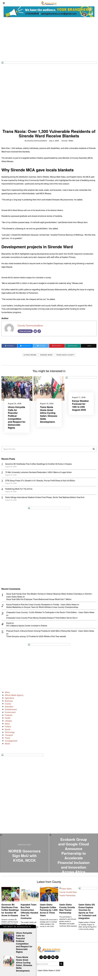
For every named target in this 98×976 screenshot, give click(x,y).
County (64, 140)
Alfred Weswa (30, 355)
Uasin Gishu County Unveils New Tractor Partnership (67, 908)
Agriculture (9, 698)
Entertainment (11, 709)
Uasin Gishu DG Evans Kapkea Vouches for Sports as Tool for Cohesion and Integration (87, 911)
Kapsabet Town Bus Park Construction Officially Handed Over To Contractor (29, 911)
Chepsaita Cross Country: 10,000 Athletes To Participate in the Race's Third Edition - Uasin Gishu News (50, 612)
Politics (8, 726)
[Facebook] (41, 957)
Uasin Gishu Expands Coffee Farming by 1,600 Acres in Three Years (48, 910)
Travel (7, 738)
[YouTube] (53, 957)
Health (7, 718)
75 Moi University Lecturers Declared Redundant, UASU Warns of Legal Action (38, 472)
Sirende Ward (46, 355)
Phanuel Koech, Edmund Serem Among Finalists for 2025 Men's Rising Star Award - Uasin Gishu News (50, 630)
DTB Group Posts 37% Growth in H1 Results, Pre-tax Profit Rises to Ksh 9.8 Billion (40, 480)
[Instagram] (49, 957)
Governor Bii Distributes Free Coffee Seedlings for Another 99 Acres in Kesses (38, 464)
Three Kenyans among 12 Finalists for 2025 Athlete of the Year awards (36, 636)
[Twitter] (45, 957)
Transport (9, 735)
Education (9, 706)
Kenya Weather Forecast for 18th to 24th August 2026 (80, 405)
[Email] (35, 331)
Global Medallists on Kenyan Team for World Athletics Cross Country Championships (42, 607)
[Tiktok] (57, 957)
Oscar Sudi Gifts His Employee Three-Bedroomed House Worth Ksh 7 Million (38, 599)
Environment (10, 712)
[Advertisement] (49, 38)
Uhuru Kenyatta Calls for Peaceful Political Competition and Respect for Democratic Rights (16, 417)
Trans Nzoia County (65, 355)
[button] (94, 449)
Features (8, 715)
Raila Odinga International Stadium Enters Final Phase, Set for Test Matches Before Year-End (44, 497)
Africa (7, 692)
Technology (10, 732)
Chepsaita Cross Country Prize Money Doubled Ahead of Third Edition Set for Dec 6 (41, 618)
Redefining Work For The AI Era (18, 488)
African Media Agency (14, 695)
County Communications (37, 140)
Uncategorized (11, 740)
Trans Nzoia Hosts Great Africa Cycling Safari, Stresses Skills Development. (48, 414)
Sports (7, 729)
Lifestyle (8, 720)
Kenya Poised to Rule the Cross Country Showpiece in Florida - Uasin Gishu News (41, 604)
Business (9, 700)
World (7, 743)
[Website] (39, 331)
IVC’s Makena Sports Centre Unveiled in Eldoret (26, 625)
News (71, 140)
